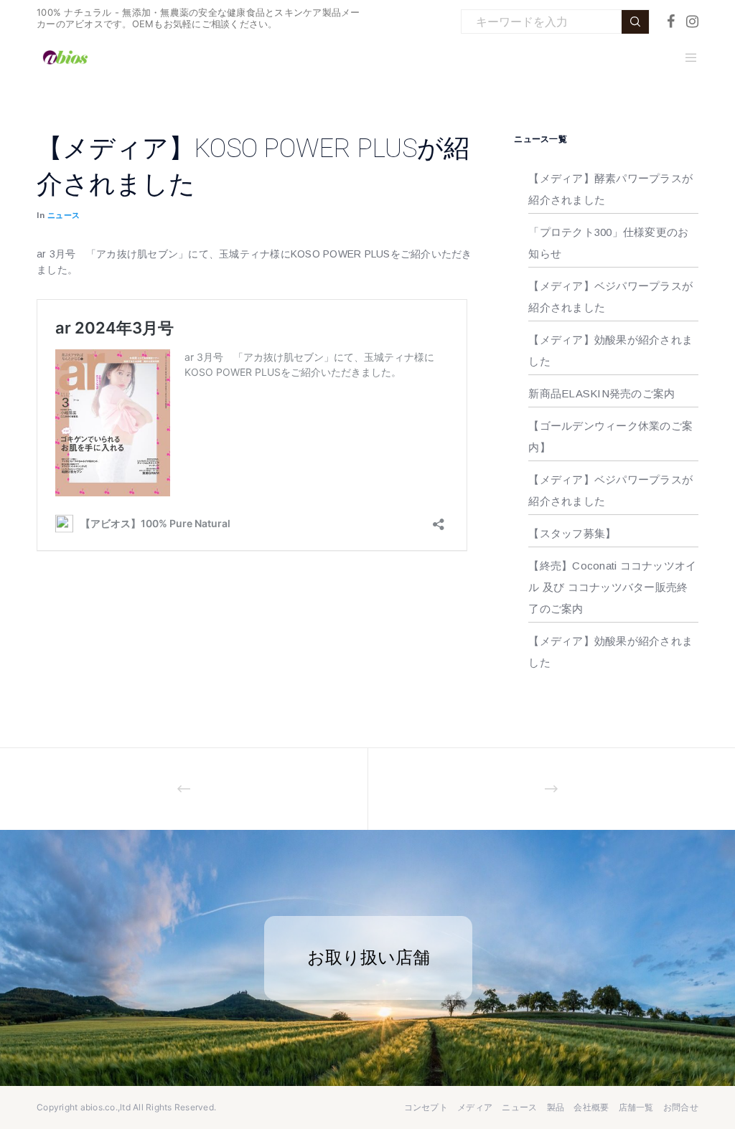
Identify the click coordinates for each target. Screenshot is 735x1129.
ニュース (63, 215)
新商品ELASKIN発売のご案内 (601, 393)
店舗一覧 (636, 1107)
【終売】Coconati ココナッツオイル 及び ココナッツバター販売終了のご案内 (612, 587)
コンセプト (426, 1107)
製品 (556, 1107)
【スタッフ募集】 (572, 533)
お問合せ (680, 1107)
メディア (474, 1107)
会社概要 (591, 1107)
